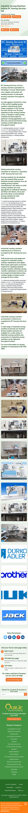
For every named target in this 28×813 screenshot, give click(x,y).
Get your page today (13, 719)
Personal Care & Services (14, 764)
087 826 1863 (6, 17)
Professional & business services (14, 767)
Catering (14, 741)
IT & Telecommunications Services (14, 757)
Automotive (14, 739)
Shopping (14, 772)
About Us (20, 790)
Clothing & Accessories (14, 744)
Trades (14, 774)
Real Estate (14, 769)
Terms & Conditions (10, 784)
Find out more (5, 811)
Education (14, 749)
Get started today (13, 680)
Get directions (5, 26)
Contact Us (18, 787)
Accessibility (9, 787)
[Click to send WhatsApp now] (14, 63)
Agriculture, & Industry (14, 731)
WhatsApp (17, 17)
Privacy (21, 784)
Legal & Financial (14, 759)
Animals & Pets (14, 734)
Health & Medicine (14, 752)
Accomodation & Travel (14, 729)
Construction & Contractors (14, 746)
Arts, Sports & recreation (14, 736)
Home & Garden (14, 754)
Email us (5, 30)
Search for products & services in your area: (14, 690)
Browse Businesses (10, 790)
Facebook (15, 30)
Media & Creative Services (14, 762)
